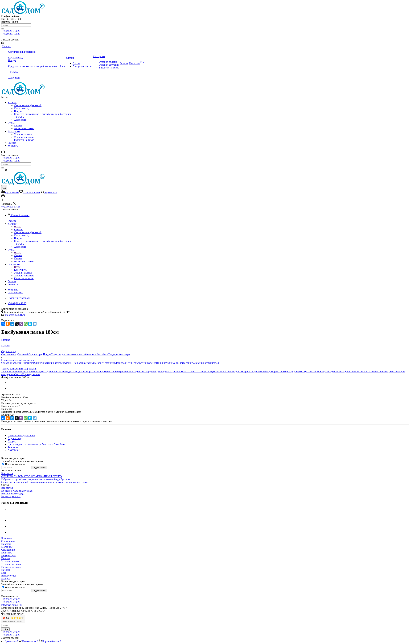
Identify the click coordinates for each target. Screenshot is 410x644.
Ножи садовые (135, 371)
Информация (8, 555)
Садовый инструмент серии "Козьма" (348, 371)
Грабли (123, 371)
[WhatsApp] (26, 324)
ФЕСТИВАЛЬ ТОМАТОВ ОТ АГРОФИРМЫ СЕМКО (31, 476)
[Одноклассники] (8, 324)
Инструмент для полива (46, 371)
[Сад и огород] (37, 54)
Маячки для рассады (70, 371)
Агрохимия (109, 363)
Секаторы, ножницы (93, 371)
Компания (6, 538)
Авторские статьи (24, 128)
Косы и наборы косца (202, 371)
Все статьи (7, 473)
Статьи (11, 122)
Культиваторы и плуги (315, 371)
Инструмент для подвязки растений (162, 371)
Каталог (12, 102)
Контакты (13, 145)
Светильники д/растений (27, 105)
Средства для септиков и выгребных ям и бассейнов (42, 114)
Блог (3, 572)
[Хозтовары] (37, 74)
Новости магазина (14, 464)
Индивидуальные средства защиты (175, 363)
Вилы (116, 371)
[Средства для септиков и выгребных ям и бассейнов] (37, 63)
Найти (5, 629)
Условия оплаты (23, 134)
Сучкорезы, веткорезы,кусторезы (285, 371)
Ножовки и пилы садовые (228, 371)
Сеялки (18, 374)
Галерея (12, 142)
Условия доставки (24, 137)
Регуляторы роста (10, 496)
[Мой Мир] (12, 324)
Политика (6, 552)
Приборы (78, 363)
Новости (6, 544)
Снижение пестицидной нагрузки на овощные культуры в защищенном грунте (44, 482)
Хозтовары (20, 119)
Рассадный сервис (93, 363)
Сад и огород (21, 108)
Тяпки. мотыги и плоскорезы (17, 371)
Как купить (14, 131)
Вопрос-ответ (8, 575)
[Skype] (30, 324)
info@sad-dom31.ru (14, 315)
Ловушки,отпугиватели (207, 363)
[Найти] (2, 28)
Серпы (246, 371)
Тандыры (19, 116)
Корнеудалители (31, 374)
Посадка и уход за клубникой (17, 490)
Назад (17, 226)
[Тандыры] (37, 69)
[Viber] (21, 324)
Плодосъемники (258, 371)
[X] (17, 324)
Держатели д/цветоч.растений (131, 363)
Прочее (108, 371)
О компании (8, 541)
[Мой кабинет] (2, 43)
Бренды (5, 578)
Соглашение (8, 549)
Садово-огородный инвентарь (17, 363)
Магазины (6, 546)
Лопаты (186, 371)
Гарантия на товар (24, 140)
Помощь (5, 558)
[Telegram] (35, 324)
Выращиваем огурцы (13, 493)
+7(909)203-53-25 (10, 31)
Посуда (18, 111)
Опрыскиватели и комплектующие (53, 363)
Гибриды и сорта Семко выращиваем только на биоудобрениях (35, 479)
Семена (152, 363)
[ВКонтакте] (3, 324)
